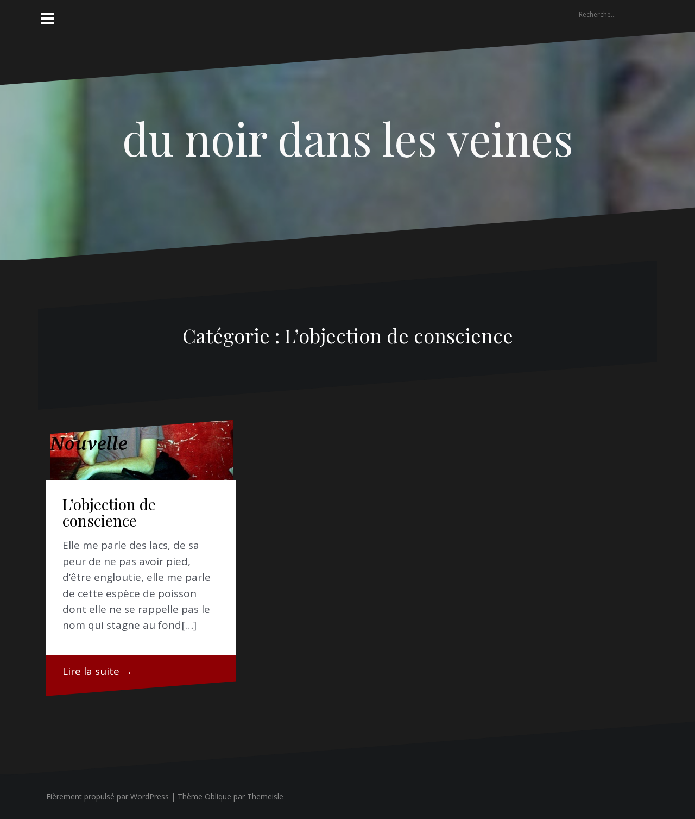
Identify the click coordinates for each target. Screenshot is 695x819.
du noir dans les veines (347, 138)
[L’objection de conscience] (141, 450)
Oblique (218, 796)
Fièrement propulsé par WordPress (107, 796)
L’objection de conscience (109, 512)
